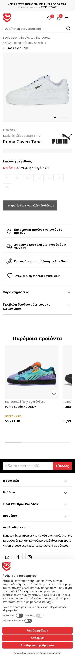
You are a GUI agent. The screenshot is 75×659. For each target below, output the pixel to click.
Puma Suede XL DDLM (20, 406)
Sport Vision (10, 37)
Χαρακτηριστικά (16, 292)
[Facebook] (18, 557)
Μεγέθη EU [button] (10, 167)
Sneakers (40, 43)
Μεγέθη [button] (26, 167)
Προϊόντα (27, 37)
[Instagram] (30, 557)
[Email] (7, 557)
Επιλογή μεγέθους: (17, 161)
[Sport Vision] (7, 17)
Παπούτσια (43, 37)
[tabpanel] (37, 87)
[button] (37, 29)
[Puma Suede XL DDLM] (32, 372)
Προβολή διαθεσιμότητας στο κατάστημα (27, 306)
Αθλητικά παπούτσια (18, 43)
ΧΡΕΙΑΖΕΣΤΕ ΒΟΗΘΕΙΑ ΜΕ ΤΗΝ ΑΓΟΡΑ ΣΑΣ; (37, 4)
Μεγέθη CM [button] (41, 167)
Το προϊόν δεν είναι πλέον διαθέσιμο (30, 205)
